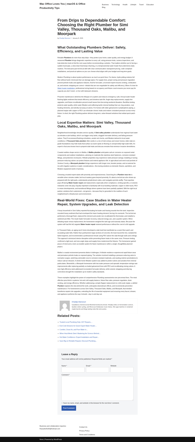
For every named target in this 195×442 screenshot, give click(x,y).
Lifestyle (133, 4)
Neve (41, 439)
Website (113, 366)
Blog (103, 7)
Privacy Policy (84, 431)
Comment (66, 375)
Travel (141, 4)
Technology (116, 4)
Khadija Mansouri (65, 38)
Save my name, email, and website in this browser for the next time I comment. (91, 403)
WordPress (58, 439)
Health (125, 4)
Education (150, 4)
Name (64, 366)
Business (105, 4)
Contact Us (83, 427)
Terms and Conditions (87, 435)
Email (88, 366)
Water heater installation (66, 88)
